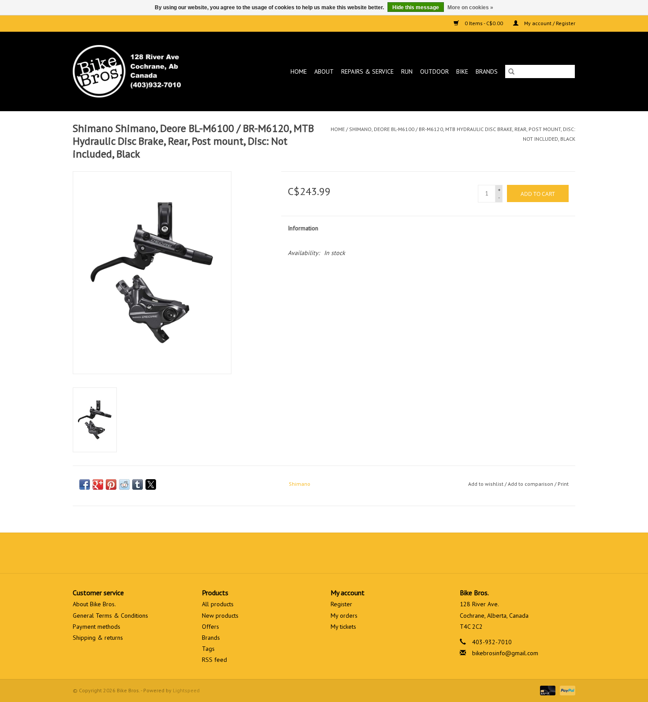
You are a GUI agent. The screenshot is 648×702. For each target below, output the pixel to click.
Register (341, 604)
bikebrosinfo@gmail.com (505, 653)
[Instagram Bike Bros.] (356, 553)
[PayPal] (566, 690)
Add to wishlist (486, 484)
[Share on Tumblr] (137, 484)
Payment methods (96, 627)
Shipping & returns (98, 638)
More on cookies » (470, 7)
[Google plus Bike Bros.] (324, 553)
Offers (210, 627)
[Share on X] (150, 484)
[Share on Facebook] (84, 484)
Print (563, 484)
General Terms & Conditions (110, 615)
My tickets (343, 627)
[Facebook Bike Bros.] (292, 553)
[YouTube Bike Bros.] (340, 553)
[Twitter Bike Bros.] (308, 553)
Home (298, 71)
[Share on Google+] (98, 484)
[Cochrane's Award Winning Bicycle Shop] (141, 71)
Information (303, 228)
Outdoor (434, 71)
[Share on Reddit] (124, 484)
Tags (208, 649)
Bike (462, 71)
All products (218, 604)
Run (407, 71)
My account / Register (549, 23)
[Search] (511, 71)
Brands (487, 71)
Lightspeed (186, 690)
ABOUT (324, 71)
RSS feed (214, 660)
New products (220, 615)
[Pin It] (111, 484)
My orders (344, 615)
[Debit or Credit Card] (547, 690)
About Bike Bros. (94, 604)
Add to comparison (531, 484)
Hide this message (415, 7)
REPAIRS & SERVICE (367, 71)
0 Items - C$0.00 (483, 23)
